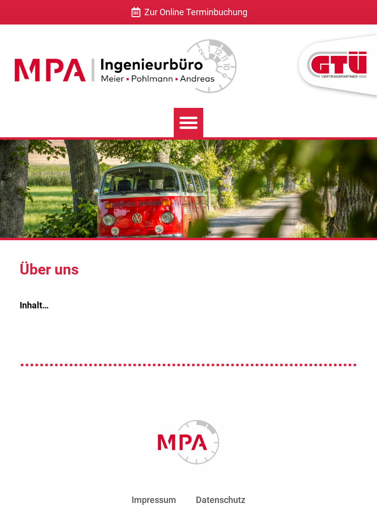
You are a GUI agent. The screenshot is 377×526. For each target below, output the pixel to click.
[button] (188, 122)
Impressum (154, 500)
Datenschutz (220, 500)
